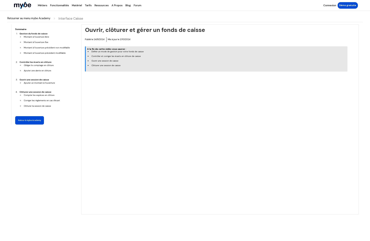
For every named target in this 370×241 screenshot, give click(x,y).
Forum (137, 5)
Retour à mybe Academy (29, 120)
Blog (128, 5)
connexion (329, 5)
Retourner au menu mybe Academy (28, 18)
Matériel (77, 5)
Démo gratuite (347, 5)
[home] (22, 5)
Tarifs (88, 5)
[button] (42, 5)
